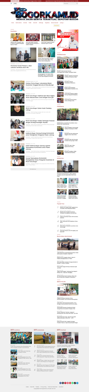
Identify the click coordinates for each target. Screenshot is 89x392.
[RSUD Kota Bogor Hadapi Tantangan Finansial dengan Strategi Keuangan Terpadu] (17, 123)
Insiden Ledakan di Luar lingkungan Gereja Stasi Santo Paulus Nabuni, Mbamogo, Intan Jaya (73, 367)
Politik (30, 22)
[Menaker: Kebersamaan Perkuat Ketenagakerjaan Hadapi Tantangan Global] (67, 63)
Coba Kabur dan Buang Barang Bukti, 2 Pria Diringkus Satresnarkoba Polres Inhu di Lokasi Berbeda (67, 303)
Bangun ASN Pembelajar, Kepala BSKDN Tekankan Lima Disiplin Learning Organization (71, 88)
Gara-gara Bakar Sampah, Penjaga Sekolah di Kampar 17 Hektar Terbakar (32, 43)
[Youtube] (70, 383)
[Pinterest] (65, 383)
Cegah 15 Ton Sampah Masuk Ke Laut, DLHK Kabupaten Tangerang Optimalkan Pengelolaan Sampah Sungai (46, 356)
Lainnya (61, 22)
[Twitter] (63, 383)
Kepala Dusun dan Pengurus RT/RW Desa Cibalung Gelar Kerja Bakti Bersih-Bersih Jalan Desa (46, 365)
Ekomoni (44, 25)
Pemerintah (27, 25)
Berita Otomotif (54, 22)
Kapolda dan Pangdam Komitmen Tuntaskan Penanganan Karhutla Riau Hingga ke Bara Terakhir (68, 212)
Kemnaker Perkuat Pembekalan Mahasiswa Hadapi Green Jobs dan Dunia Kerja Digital (71, 82)
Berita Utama (19, 22)
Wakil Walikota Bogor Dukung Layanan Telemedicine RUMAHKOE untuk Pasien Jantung (38, 147)
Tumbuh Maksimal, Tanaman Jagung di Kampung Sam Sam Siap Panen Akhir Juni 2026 (67, 313)
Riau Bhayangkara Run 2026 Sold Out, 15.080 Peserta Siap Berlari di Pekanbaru (24, 369)
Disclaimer (61, 386)
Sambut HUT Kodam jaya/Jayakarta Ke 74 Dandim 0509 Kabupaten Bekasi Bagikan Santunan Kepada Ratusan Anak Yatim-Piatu (69, 208)
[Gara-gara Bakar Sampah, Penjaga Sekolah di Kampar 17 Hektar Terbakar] (33, 37)
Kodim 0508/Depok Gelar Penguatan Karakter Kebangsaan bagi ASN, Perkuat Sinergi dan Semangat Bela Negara (73, 356)
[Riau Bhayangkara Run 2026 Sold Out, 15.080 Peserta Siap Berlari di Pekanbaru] (14, 369)
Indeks (15, 3)
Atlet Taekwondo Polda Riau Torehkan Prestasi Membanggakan (24, 351)
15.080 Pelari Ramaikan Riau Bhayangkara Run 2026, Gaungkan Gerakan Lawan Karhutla (21, 347)
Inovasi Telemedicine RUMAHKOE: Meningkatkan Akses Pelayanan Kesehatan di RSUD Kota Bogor (40, 159)
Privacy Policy (44, 386)
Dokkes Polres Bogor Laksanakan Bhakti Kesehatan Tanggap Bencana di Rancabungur (40, 84)
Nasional (13, 25)
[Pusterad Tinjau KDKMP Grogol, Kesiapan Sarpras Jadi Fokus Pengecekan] (67, 338)
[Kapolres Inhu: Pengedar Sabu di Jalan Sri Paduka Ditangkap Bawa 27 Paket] (17, 37)
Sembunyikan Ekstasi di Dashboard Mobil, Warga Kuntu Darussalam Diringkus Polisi (66, 308)
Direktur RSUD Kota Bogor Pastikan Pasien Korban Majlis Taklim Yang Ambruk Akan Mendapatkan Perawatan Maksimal (45, 60)
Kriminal (25, 22)
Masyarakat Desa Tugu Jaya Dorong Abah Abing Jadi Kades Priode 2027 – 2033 (66, 317)
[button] (77, 3)
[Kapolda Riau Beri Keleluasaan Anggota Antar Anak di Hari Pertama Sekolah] (60, 134)
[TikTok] (75, 383)
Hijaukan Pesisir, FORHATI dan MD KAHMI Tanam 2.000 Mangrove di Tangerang (45, 361)
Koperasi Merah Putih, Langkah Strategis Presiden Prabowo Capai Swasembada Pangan (67, 322)
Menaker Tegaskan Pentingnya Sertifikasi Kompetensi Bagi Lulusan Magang (71, 76)
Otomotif (35, 22)
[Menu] (11, 3)
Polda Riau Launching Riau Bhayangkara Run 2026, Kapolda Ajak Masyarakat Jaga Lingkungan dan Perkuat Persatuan (24, 375)
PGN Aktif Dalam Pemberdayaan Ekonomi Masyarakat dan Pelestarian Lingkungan (46, 347)
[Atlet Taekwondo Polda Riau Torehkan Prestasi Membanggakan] (14, 352)
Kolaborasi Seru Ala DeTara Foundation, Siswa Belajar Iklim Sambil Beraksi (67, 123)
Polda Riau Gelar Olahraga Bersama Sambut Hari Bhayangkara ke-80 (24, 363)
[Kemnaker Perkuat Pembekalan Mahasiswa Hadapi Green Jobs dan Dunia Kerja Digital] (60, 82)
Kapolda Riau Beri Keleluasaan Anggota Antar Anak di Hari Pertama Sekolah (71, 134)
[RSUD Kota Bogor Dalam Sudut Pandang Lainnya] (17, 111)
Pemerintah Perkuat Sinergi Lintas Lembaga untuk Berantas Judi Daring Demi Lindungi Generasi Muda (70, 100)
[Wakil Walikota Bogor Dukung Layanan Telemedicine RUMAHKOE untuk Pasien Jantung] (17, 148)
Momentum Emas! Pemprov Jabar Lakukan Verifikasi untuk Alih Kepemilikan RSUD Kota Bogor (21, 67)
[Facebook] (60, 383)
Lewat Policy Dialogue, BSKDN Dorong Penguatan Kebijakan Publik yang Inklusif (71, 94)
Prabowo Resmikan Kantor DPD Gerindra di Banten (69, 217)
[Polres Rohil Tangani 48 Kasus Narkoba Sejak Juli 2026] (48, 37)
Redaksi (37, 386)
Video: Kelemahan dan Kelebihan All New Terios (69, 222)
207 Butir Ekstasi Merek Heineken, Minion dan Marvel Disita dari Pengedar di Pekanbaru (66, 276)
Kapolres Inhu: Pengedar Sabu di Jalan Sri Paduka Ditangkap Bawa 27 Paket (17, 43)
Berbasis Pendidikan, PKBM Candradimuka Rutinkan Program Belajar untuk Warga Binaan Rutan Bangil (71, 152)
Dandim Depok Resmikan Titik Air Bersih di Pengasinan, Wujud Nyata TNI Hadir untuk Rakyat (61, 356)
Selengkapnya (33, 169)
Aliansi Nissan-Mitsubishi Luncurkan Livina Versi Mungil (69, 226)
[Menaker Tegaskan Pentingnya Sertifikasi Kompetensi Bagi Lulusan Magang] (60, 76)
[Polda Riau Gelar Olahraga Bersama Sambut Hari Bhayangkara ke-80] (14, 363)
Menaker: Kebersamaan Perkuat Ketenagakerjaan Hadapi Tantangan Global (66, 71)
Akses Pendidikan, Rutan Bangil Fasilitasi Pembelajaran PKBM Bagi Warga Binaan (71, 128)
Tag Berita (47, 22)
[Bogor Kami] (44, 13)
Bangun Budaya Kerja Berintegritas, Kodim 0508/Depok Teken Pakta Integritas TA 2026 (62, 367)
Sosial (32, 81)
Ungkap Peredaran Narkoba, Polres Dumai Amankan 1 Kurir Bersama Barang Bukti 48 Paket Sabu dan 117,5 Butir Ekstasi (67, 299)
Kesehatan (56, 25)
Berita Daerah (20, 25)
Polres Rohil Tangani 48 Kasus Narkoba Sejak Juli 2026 (47, 43)
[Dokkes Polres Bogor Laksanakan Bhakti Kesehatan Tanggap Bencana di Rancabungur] (17, 86)
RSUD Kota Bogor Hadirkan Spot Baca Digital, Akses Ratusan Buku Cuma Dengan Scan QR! (40, 96)
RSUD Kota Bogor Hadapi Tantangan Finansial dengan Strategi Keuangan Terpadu (40, 121)
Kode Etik (32, 386)
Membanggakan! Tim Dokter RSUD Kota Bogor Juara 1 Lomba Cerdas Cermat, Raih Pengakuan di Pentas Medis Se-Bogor (45, 75)
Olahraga (41, 22)
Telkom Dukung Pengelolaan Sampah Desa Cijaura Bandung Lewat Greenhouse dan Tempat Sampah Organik (46, 351)
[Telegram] (77, 383)
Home (12, 22)
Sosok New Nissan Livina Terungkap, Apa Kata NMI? (69, 231)
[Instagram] (68, 383)
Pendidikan (50, 25)
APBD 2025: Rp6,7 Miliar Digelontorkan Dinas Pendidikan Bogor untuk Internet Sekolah (70, 146)
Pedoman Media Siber (52, 386)
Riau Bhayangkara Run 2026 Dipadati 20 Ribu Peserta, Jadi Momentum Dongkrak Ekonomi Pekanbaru (25, 357)
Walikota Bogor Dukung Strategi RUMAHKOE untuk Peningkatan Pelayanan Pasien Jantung (40, 134)
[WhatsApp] (72, 383)
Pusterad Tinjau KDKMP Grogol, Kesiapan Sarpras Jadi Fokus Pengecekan (66, 346)
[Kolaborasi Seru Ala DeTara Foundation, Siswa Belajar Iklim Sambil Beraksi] (67, 114)
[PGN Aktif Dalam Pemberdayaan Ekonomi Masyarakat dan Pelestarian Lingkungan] (44, 338)
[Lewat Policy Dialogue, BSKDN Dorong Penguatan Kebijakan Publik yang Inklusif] (60, 94)
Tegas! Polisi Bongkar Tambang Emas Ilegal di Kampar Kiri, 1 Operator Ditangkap (67, 272)
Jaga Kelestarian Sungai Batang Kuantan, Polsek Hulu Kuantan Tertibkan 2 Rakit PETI (50, 1)
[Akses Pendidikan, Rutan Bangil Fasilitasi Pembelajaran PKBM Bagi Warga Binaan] (60, 128)
